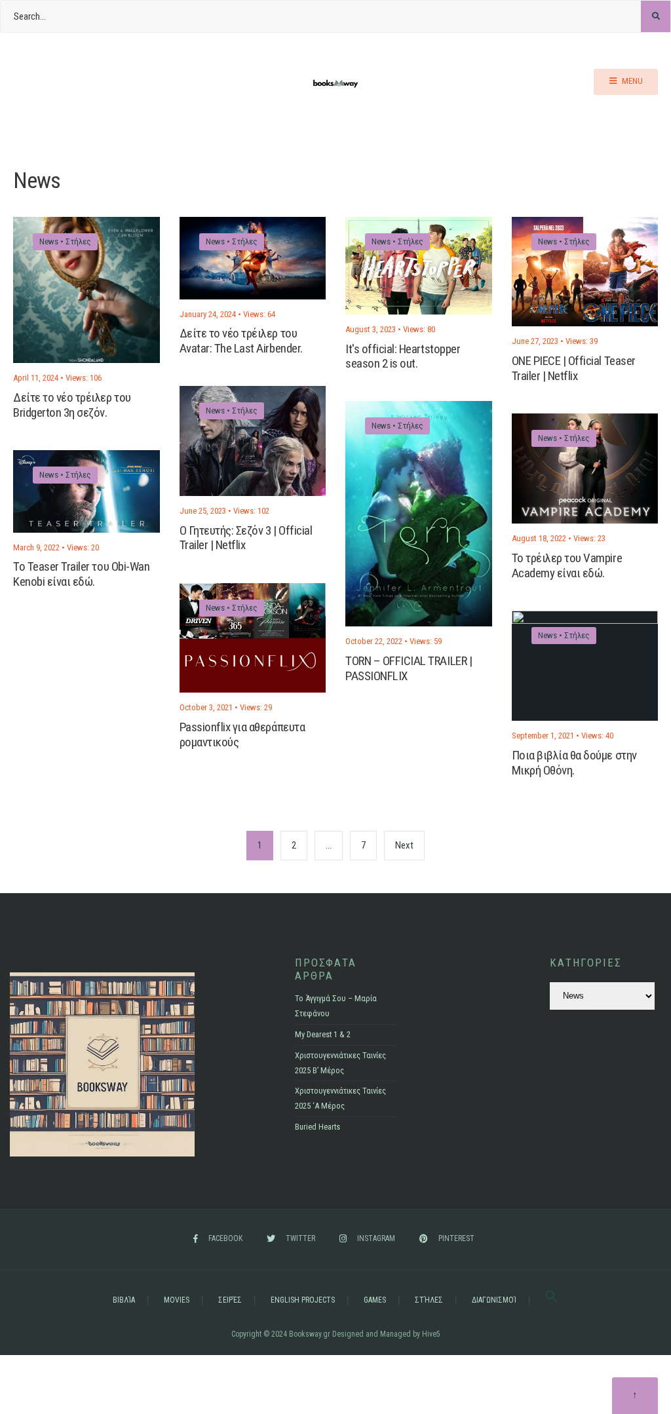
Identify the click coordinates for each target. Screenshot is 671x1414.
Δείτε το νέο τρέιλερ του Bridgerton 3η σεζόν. (72, 405)
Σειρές (230, 1300)
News (48, 241)
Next (404, 845)
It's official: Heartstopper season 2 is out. (402, 356)
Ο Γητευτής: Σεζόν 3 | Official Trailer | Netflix (246, 538)
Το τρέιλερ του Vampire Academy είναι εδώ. (567, 565)
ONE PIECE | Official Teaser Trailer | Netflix (574, 368)
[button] (552, 1300)
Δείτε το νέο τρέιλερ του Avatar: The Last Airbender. (241, 341)
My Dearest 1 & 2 (323, 1034)
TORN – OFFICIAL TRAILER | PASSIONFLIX (408, 668)
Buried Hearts (317, 1127)
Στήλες (78, 241)
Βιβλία (124, 1300)
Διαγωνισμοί (494, 1300)
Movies (176, 1300)
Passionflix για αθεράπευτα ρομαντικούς (242, 734)
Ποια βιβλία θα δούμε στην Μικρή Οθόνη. (574, 763)
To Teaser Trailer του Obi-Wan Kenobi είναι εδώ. (81, 574)
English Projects (303, 1300)
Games (375, 1300)
